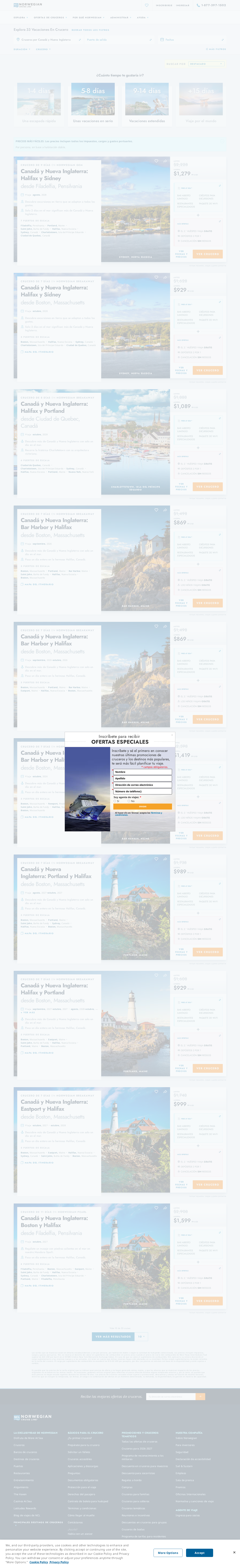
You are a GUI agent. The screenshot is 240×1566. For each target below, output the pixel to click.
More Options (168, 1553)
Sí (118, 801)
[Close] (234, 1552)
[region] (120, 1553)
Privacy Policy (59, 1562)
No (132, 801)
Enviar (142, 806)
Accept (200, 1553)
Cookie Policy (39, 1562)
